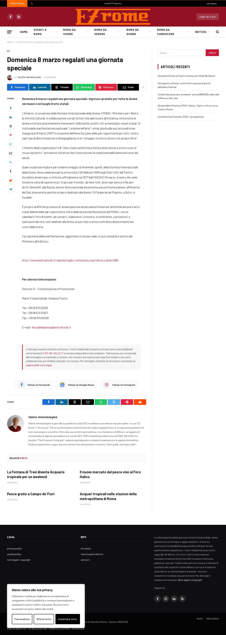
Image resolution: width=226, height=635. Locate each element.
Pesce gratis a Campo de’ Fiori (31, 494)
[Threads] (10, 126)
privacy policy (14, 548)
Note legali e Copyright (190, 579)
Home (24, 31)
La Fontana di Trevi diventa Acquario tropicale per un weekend (36, 474)
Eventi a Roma (40, 32)
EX (8, 51)
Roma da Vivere (69, 32)
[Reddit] (10, 180)
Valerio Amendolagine (29, 77)
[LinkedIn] (10, 117)
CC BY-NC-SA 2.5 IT (52, 353)
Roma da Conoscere (165, 32)
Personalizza (22, 618)
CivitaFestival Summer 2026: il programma (181, 116)
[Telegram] (10, 189)
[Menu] (9, 32)
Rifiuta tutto (44, 618)
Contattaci (208, 16)
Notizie (200, 31)
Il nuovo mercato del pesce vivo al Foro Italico (110, 474)
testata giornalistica (92, 554)
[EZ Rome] (113, 17)
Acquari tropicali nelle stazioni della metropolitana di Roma (108, 496)
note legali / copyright (19, 559)
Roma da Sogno (132, 32)
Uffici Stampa (17, 3)
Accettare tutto (67, 618)
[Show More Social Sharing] (142, 87)
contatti (85, 559)
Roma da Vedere (100, 32)
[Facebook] (10, 108)
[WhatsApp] (10, 144)
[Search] (217, 32)
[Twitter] (10, 162)
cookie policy (14, 554)
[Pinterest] (10, 135)
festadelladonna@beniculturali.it (51, 327)
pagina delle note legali (39, 365)
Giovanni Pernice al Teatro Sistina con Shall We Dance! (186, 75)
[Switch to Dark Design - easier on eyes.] (31, 3)
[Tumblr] (10, 171)
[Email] (10, 153)
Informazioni (212, 618)
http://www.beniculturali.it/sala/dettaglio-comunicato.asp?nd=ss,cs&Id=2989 (70, 260)
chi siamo (212, 3)
